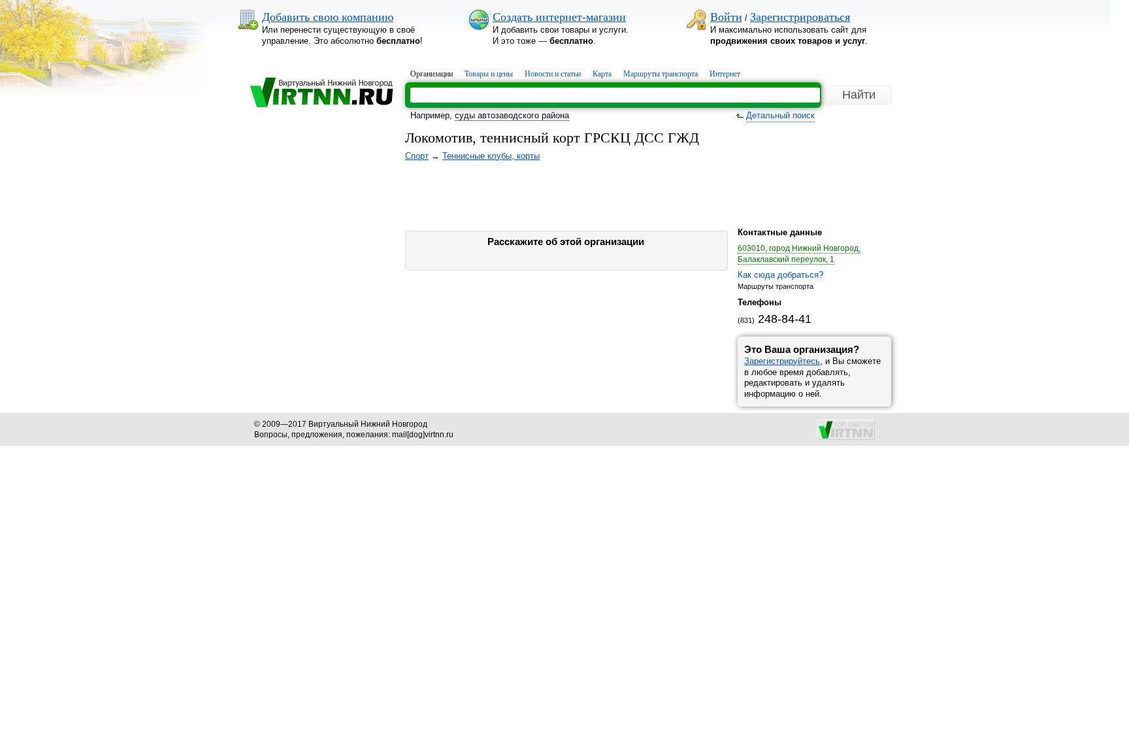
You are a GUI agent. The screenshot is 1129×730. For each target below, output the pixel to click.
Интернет (725, 73)
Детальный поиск (780, 115)
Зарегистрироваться (800, 17)
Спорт (417, 156)
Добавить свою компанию (327, 17)
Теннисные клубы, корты (491, 156)
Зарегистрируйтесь (782, 361)
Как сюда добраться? (780, 275)
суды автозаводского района (512, 115)
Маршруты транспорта (660, 73)
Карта (602, 73)
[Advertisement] (316, 262)
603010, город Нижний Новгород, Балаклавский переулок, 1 (799, 254)
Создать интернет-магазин (559, 17)
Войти (726, 17)
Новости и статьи (553, 73)
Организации (431, 73)
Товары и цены (489, 73)
